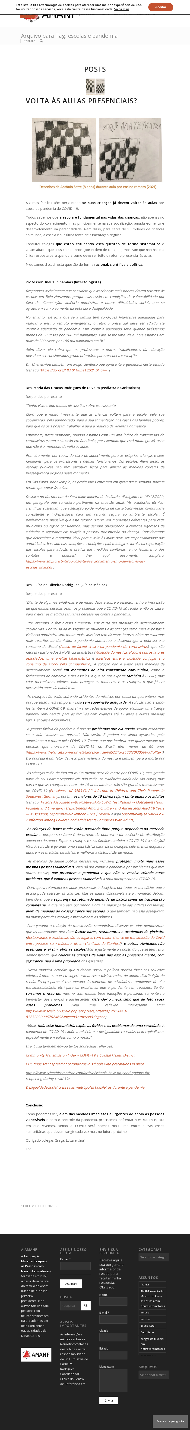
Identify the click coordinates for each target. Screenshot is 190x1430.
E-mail (65, 1259)
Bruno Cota (148, 1325)
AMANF (145, 1284)
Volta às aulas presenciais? (81, 100)
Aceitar (160, 7)
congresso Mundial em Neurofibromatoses (153, 1343)
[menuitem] (29, 41)
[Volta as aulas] (95, 87)
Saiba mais (121, 9)
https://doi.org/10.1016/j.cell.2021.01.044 (74, 370)
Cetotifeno (147, 1332)
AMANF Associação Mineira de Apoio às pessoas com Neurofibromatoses (153, 1298)
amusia (145, 1312)
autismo (146, 1319)
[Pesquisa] (41, 41)
